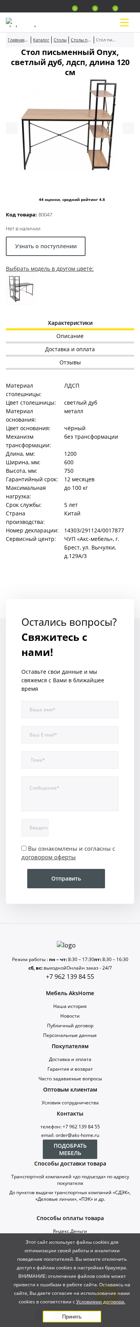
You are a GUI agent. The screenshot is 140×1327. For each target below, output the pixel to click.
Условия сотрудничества (70, 1102)
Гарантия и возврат (70, 1069)
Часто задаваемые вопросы (70, 1078)
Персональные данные (70, 1035)
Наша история (70, 1006)
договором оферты (48, 857)
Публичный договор (70, 1025)
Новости (70, 1016)
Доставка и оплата (70, 1059)
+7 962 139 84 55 (70, 976)
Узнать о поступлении (46, 246)
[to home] (70, 945)
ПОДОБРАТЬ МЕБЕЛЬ (70, 1149)
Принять (72, 1317)
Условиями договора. (100, 1301)
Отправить (66, 878)
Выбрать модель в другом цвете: (50, 268)
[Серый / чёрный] (21, 289)
